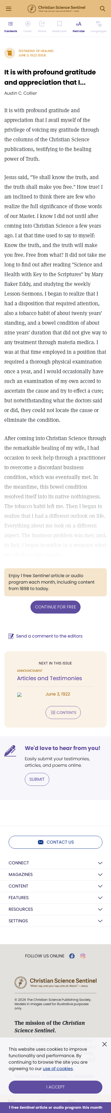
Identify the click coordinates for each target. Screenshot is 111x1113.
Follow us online (44, 956)
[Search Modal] (102, 8)
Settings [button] (18, 921)
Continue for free (55, 607)
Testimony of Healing (35, 51)
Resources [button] (21, 909)
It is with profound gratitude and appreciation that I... (50, 77)
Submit (37, 779)
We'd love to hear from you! (62, 748)
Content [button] (18, 886)
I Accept (55, 1087)
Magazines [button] (21, 874)
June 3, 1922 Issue (32, 55)
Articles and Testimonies (49, 678)
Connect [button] (19, 863)
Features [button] (19, 898)
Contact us (60, 842)
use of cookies (58, 1069)
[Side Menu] (8, 8)
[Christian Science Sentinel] (56, 9)
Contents (66, 712)
